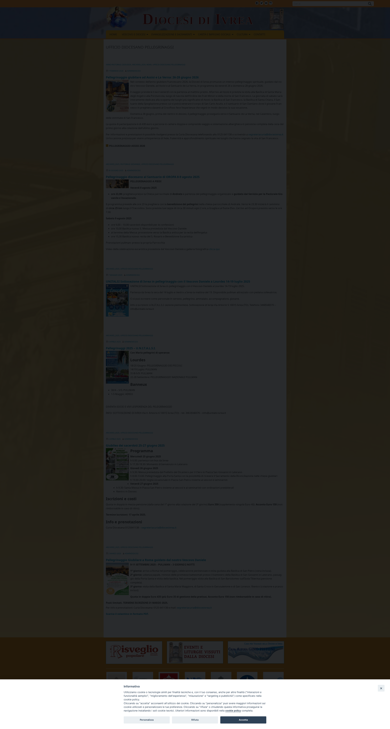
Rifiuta (195, 719)
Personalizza (147, 719)
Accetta (243, 719)
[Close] (381, 688)
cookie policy (233, 710)
